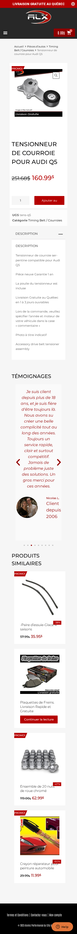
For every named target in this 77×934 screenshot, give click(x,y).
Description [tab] (26, 234)
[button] (5, 33)
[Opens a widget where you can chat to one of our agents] (62, 927)
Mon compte (55, 915)
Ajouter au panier (49, 202)
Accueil (19, 46)
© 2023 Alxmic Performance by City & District (38, 925)
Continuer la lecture (39, 719)
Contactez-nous (39, 915)
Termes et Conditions (17, 915)
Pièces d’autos (36, 46)
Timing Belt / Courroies (45, 220)
